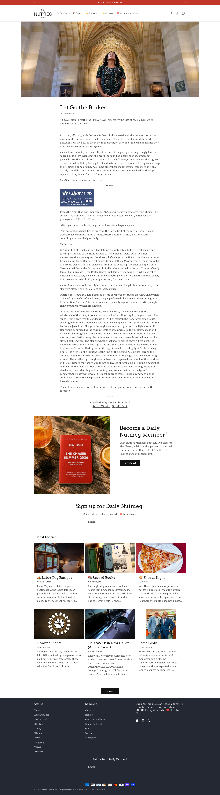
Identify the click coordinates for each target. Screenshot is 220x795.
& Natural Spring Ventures (63, 790)
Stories (38, 703)
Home (37, 737)
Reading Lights (49, 643)
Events (37, 710)
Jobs (87, 728)
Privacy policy (83, 789)
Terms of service (98, 789)
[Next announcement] (185, 2)
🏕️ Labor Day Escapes (54, 578)
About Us (89, 710)
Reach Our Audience (95, 719)
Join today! (130, 463)
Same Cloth (148, 643)
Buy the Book (120, 406)
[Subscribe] (132, 522)
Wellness (38, 751)
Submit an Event (93, 724)
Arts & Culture (41, 715)
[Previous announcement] (34, 2)
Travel (37, 747)
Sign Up (89, 715)
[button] (63, 13)
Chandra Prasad (68, 123)
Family (37, 728)
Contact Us (90, 737)
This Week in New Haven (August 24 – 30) (109, 645)
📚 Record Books (101, 578)
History (38, 733)
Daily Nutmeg (47, 790)
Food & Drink (41, 719)
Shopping (39, 742)
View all (110, 691)
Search (88, 733)
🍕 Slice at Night (152, 578)
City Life (38, 724)
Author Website (101, 406)
